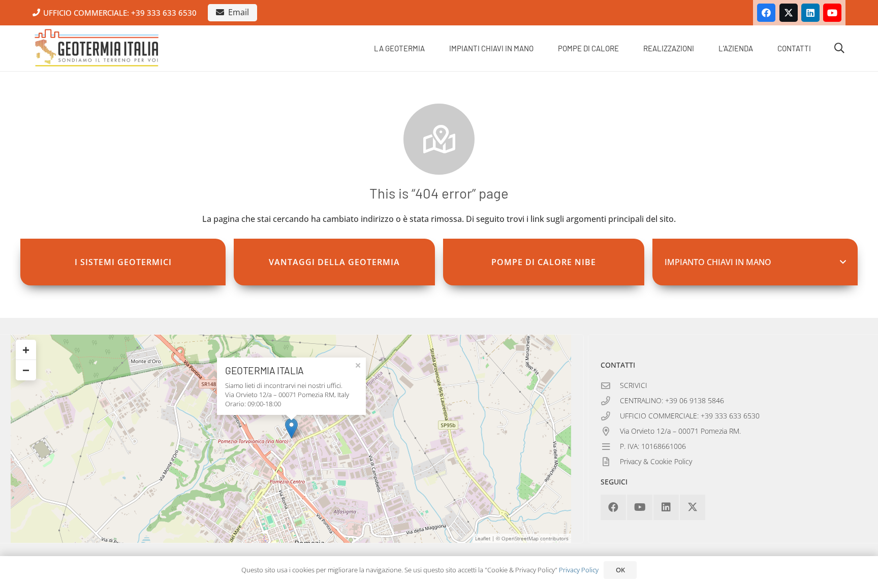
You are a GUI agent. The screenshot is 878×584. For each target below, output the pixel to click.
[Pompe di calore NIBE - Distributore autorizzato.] (543, 262)
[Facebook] (766, 13)
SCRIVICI (633, 385)
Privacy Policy (579, 569)
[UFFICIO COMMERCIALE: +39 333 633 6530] (610, 416)
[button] (432, 48)
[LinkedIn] (810, 13)
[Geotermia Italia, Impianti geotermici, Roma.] (97, 48)
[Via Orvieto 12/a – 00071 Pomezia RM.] (610, 431)
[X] (788, 13)
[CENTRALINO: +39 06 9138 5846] (610, 401)
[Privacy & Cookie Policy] (610, 462)
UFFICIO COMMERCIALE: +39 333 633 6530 (690, 415)
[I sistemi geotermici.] (125, 262)
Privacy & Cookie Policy (656, 461)
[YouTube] (832, 13)
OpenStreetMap (520, 538)
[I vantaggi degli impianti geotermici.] (334, 262)
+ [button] (25, 349)
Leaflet (482, 538)
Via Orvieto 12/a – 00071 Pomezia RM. (680, 431)
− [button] (25, 370)
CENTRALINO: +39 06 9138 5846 (672, 400)
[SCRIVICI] (610, 386)
